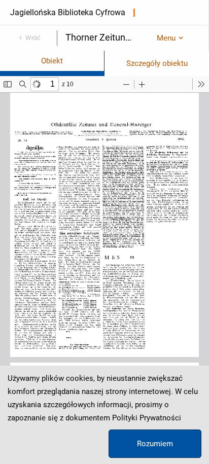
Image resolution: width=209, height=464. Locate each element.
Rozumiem (155, 443)
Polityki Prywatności (146, 417)
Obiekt (52, 60)
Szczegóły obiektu (157, 63)
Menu (166, 38)
